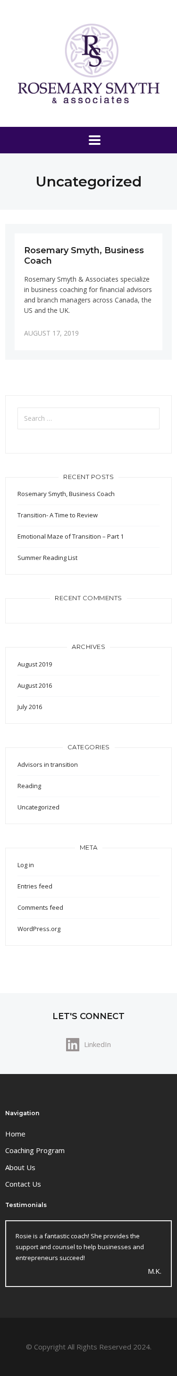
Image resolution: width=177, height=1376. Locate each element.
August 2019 (34, 664)
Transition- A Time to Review (57, 515)
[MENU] (88, 140)
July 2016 (29, 706)
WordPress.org (38, 928)
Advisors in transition (47, 764)
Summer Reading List (47, 557)
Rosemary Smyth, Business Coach (66, 493)
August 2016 (34, 685)
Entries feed (34, 886)
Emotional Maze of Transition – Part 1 (70, 536)
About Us (20, 1167)
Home (15, 1133)
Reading (29, 785)
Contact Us (23, 1184)
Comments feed (40, 907)
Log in (25, 865)
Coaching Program (35, 1150)
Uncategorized (38, 807)
